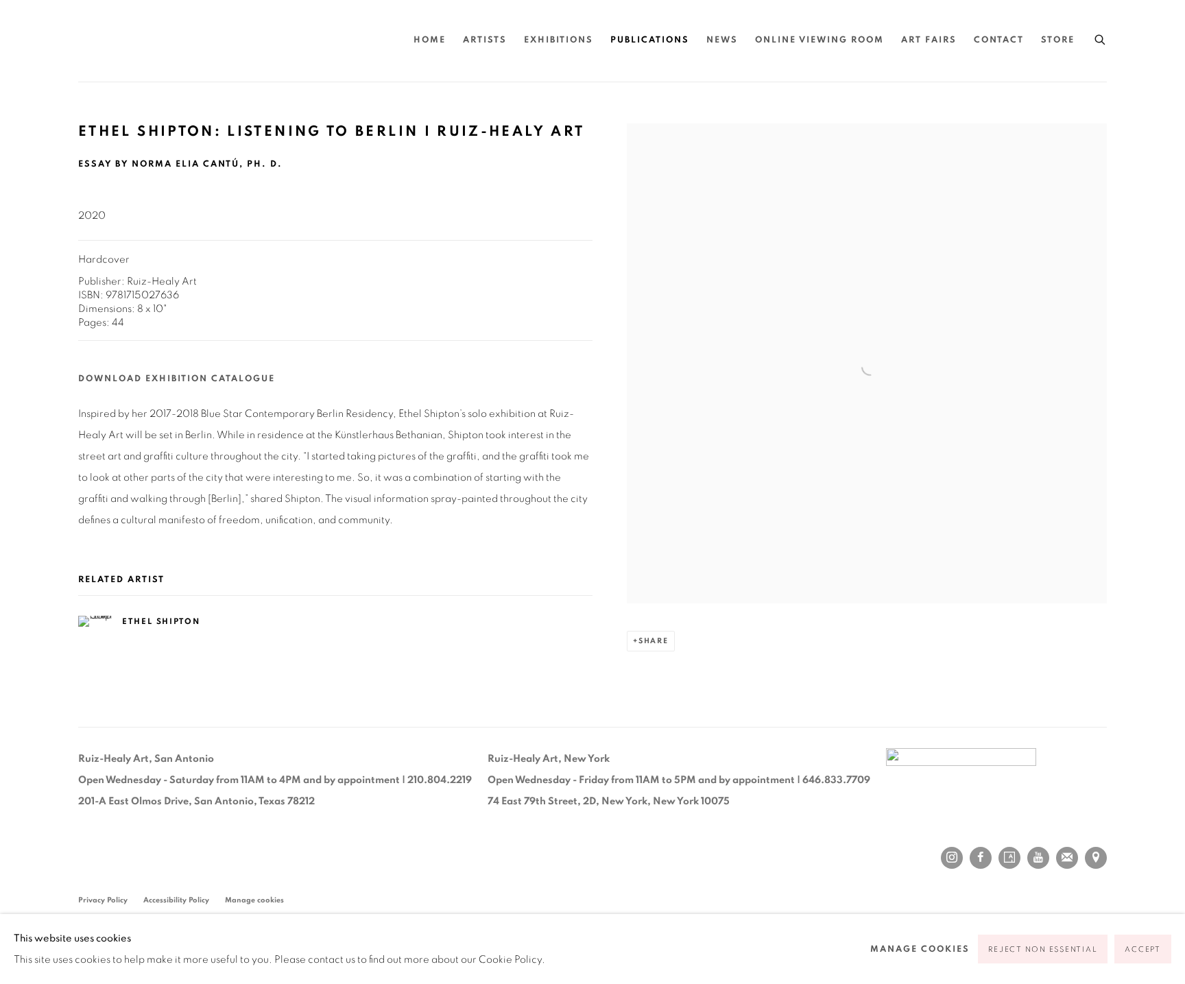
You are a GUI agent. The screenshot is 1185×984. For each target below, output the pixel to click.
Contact (999, 40)
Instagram (952, 858)
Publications (649, 40)
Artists (485, 40)
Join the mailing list (1067, 858)
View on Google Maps (1096, 858)
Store (1058, 40)
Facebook (981, 858)
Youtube (1038, 858)
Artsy (1009, 858)
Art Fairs (929, 40)
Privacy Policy (103, 900)
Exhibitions (558, 40)
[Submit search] (1100, 38)
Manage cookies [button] (254, 900)
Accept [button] (1143, 949)
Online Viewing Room (819, 40)
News (722, 40)
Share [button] (653, 641)
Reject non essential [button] (1042, 949)
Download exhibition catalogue (176, 378)
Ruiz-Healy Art (208, 40)
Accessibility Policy (176, 900)
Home (430, 40)
